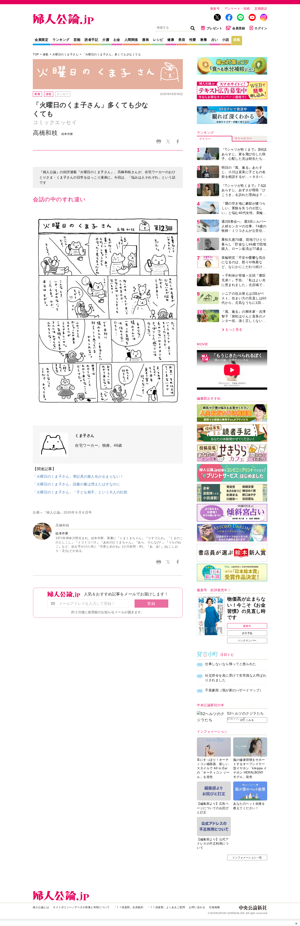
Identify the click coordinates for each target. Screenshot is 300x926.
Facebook (177, 141)
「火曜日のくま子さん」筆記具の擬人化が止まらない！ (78, 476)
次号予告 (247, 633)
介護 (105, 40)
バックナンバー (247, 640)
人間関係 (131, 40)
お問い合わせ (197, 907)
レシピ (158, 40)
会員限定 (41, 40)
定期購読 (261, 8)
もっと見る (233, 329)
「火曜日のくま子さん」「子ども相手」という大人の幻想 (80, 492)
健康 (170, 40)
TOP (36, 54)
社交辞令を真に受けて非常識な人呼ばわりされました (235, 678)
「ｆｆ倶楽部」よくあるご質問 (166, 907)
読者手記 (91, 40)
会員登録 (238, 28)
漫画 (145, 40)
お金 (116, 40)
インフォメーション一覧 (247, 857)
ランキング (61, 40)
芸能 (77, 40)
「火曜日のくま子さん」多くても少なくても (111, 54)
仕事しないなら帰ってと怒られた (230, 664)
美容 (181, 40)
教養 (203, 40)
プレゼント (214, 28)
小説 (225, 40)
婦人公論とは (41, 907)
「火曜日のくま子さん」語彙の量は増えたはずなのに (76, 484)
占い (214, 40)
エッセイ (62, 94)
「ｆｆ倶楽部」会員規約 (128, 907)
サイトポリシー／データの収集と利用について (81, 907)
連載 (236, 40)
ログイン (261, 28)
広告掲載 (214, 907)
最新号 (215, 8)
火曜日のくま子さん (65, 54)
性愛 (192, 40)
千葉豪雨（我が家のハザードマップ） (234, 690)
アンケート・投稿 (237, 8)
